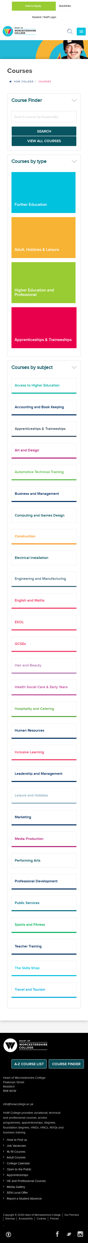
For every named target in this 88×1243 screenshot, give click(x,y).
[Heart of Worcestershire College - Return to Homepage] (25, 31)
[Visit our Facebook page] (57, 1234)
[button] (8, 1234)
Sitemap (10, 1218)
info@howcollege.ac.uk (18, 1104)
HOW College (24, 81)
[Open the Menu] (81, 31)
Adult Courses (16, 1157)
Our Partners (71, 1215)
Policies (54, 1218)
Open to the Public (19, 1169)
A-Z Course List (29, 1064)
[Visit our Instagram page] (80, 1234)
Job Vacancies (16, 1146)
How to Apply (33, 6)
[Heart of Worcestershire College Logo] (25, 1045)
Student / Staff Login (44, 17)
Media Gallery (16, 1187)
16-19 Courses (16, 1151)
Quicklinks (65, 6)
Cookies (41, 1218)
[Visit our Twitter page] (68, 1234)
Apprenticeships (17, 1175)
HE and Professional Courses (26, 1181)
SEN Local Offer (17, 1192)
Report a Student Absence (24, 1198)
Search (44, 131)
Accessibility (26, 1218)
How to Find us (17, 1140)
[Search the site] (70, 32)
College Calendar (18, 1163)
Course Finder (66, 1064)
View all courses (44, 141)
